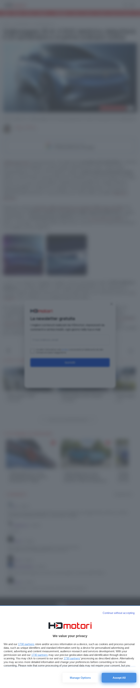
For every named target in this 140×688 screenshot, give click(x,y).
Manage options (80, 677)
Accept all (119, 677)
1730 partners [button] (26, 644)
